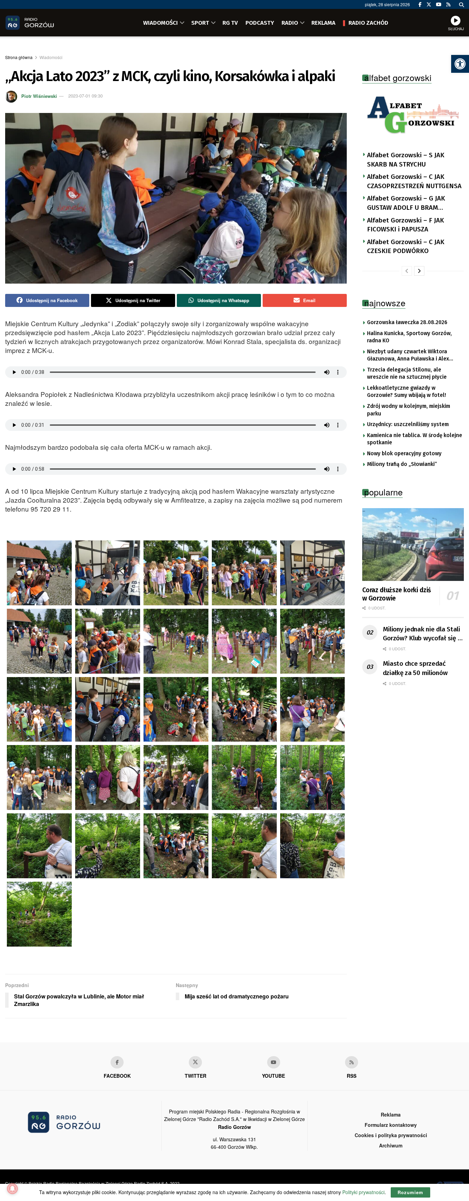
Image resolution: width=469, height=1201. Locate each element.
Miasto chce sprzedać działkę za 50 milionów (415, 668)
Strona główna (19, 57)
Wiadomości (50, 57)
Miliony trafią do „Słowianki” (402, 464)
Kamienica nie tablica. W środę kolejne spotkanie (414, 439)
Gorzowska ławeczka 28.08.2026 (407, 322)
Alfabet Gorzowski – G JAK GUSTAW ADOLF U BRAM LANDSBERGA (406, 203)
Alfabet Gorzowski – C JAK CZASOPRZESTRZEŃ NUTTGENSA (414, 181)
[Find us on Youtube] (273, 1062)
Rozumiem (410, 1192)
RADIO (290, 22)
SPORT (200, 22)
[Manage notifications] (12, 1188)
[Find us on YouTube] (439, 4)
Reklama (391, 1114)
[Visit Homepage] (39, 23)
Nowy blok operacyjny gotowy (404, 453)
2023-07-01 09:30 (85, 95)
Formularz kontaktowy (391, 1124)
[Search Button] (461, 4)
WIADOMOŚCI (160, 22)
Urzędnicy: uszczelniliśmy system (408, 424)
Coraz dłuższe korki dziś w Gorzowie (396, 594)
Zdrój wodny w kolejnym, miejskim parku (408, 410)
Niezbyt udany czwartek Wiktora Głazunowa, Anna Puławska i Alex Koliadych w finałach (408, 355)
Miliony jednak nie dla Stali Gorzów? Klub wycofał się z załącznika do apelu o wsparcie (422, 634)
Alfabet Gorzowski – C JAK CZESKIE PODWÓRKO (405, 246)
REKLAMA (323, 22)
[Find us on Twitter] (428, 4)
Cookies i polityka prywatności (391, 1135)
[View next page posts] (419, 271)
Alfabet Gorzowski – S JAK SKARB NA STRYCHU (405, 159)
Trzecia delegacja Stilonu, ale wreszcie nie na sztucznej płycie (407, 373)
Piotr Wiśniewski (39, 95)
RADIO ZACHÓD (368, 22)
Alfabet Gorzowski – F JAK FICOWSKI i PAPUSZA (405, 224)
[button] (460, 64)
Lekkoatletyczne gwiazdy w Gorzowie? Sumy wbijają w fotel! (406, 392)
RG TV (230, 22)
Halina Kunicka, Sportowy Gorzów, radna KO (409, 337)
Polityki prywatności (363, 1192)
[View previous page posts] (407, 271)
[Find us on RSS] (448, 4)
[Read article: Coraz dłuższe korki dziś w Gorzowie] (413, 544)
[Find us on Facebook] (420, 4)
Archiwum (390, 1145)
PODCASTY (259, 22)
